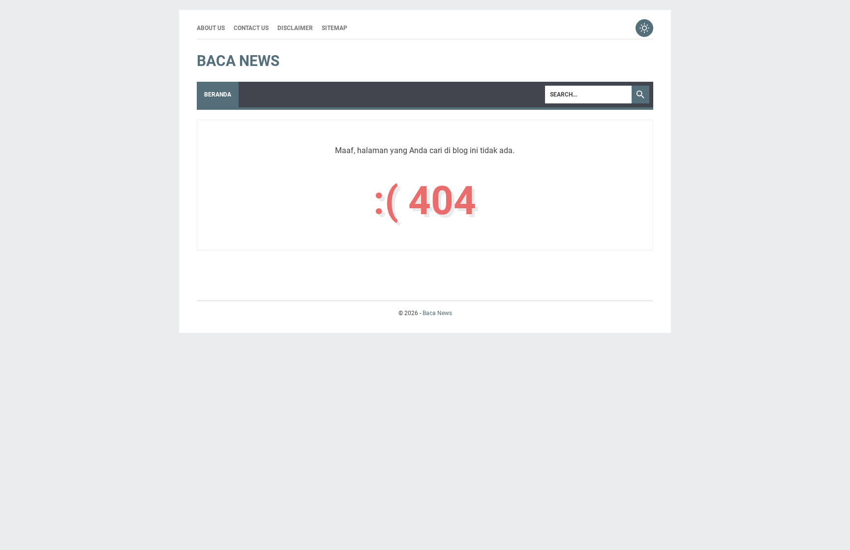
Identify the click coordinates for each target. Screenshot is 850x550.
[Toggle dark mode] (644, 28)
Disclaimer (295, 28)
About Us (211, 28)
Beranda (217, 94)
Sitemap (334, 28)
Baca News (238, 60)
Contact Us (251, 28)
